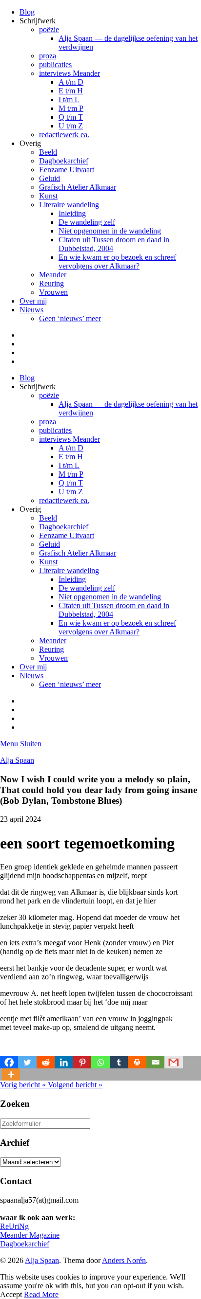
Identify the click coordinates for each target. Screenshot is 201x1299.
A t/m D (71, 82)
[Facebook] (9, 1062)
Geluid (49, 178)
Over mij (33, 301)
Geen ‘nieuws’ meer (70, 318)
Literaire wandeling (69, 204)
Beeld (48, 152)
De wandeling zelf (87, 222)
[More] (11, 1074)
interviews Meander (69, 73)
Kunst (48, 196)
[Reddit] (46, 1062)
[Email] (155, 1062)
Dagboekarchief (63, 161)
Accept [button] (11, 1294)
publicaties (55, 64)
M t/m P (71, 108)
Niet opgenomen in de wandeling (110, 231)
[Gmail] (173, 1062)
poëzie (49, 29)
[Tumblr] (119, 1062)
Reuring (51, 283)
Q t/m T (71, 117)
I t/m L (69, 99)
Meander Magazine (30, 1235)
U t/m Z (71, 126)
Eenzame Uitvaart (66, 169)
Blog (27, 12)
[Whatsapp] (100, 1062)
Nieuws (31, 310)
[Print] (137, 1062)
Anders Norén (124, 1260)
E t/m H (71, 91)
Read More (41, 1294)
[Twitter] (27, 1062)
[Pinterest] (82, 1062)
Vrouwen (53, 292)
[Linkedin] (64, 1062)
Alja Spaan (17, 760)
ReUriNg (14, 1226)
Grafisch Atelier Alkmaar (77, 187)
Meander (52, 275)
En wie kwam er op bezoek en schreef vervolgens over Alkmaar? (117, 261)
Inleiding (72, 213)
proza (47, 56)
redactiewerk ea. (64, 134)
